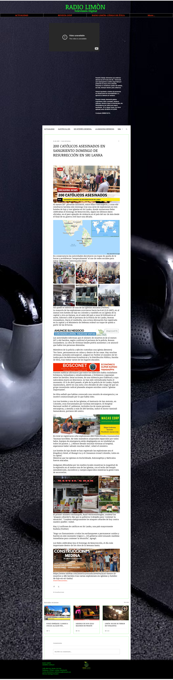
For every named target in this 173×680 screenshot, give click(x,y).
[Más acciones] (119, 141)
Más (119, 129)
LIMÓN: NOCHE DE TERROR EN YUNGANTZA (115, 624)
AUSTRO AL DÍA (64, 129)
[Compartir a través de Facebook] (54, 586)
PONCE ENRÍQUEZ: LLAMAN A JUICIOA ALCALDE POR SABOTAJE (57, 624)
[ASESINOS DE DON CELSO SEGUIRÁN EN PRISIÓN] (87, 613)
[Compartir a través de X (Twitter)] (58, 586)
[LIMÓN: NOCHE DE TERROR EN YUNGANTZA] (116, 613)
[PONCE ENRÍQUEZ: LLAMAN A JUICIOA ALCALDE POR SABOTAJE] (57, 613)
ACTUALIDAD (49, 129)
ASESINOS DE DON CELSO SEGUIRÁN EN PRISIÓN (85, 624)
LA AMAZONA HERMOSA (104, 129)
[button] (126, 129)
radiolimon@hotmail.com (62, 672)
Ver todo (126, 602)
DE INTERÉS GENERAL (83, 129)
